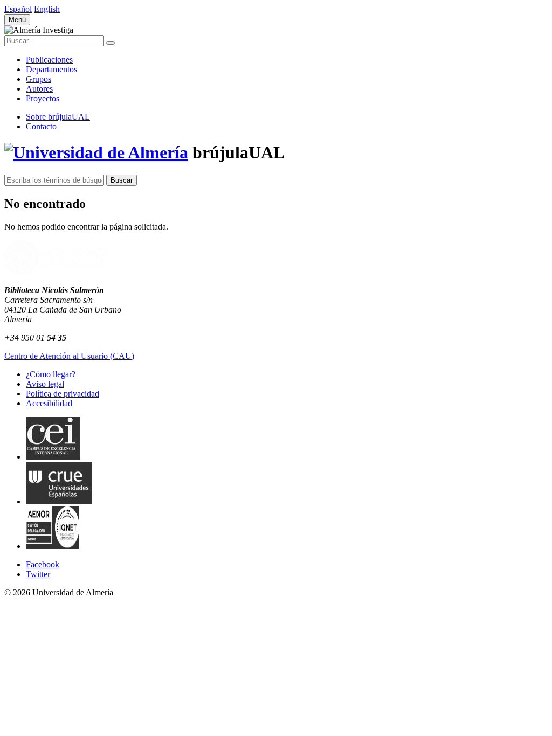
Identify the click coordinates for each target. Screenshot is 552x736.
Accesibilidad (49, 403)
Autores (39, 88)
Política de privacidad (62, 393)
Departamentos (51, 69)
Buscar (122, 180)
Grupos (38, 79)
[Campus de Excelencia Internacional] (53, 456)
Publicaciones (49, 59)
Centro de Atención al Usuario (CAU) (69, 355)
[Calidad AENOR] (52, 546)
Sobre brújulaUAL (58, 116)
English (47, 8)
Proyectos (42, 98)
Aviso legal (45, 383)
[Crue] (59, 501)
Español (18, 8)
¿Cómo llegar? (50, 374)
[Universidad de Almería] (55, 271)
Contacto (41, 126)
